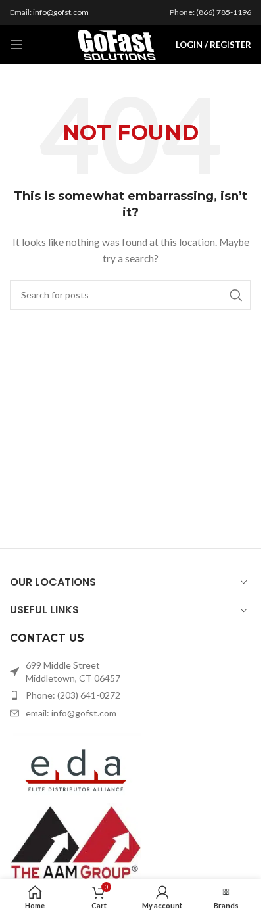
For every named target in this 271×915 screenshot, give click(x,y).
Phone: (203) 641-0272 (73, 695)
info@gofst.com (61, 12)
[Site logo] (115, 43)
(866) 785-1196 (223, 12)
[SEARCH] (236, 295)
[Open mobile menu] (16, 45)
